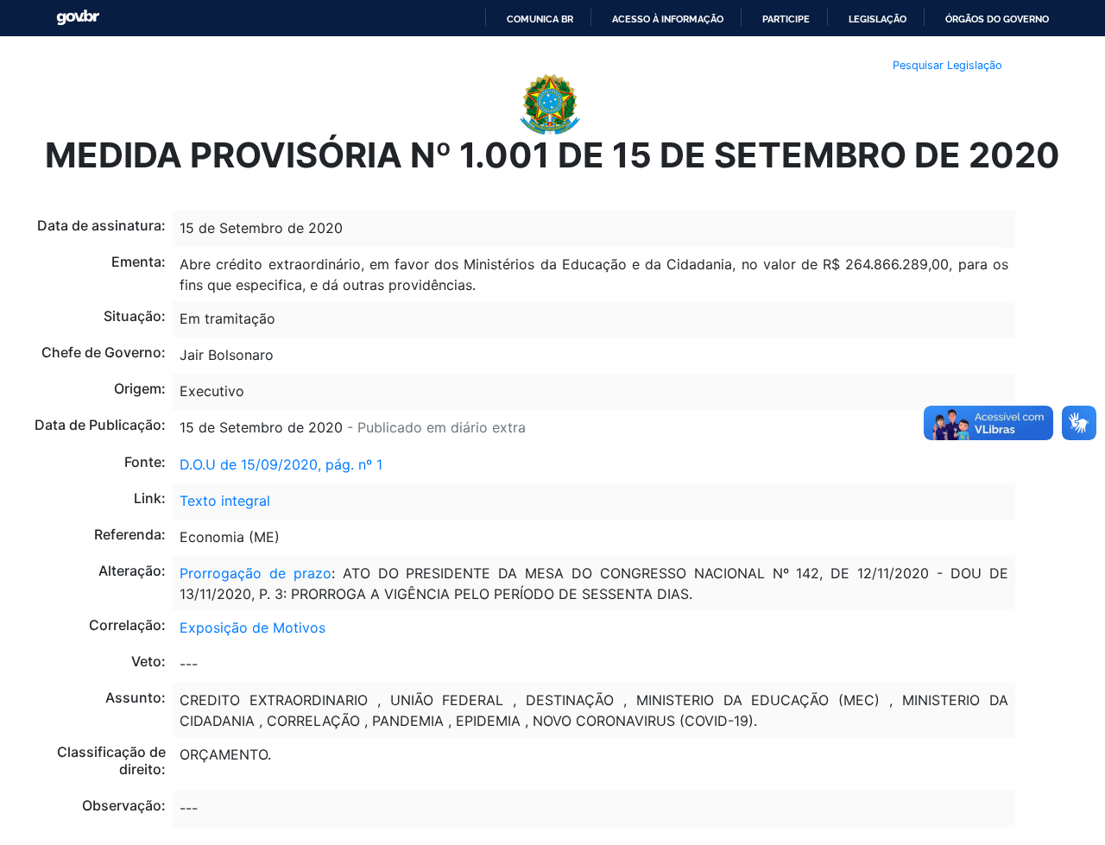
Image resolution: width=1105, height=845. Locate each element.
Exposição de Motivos (252, 627)
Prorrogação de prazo (256, 573)
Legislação (877, 19)
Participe (786, 19)
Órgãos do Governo (997, 19)
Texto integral (225, 500)
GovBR (77, 17)
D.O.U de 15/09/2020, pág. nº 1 (281, 464)
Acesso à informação (667, 19)
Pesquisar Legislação (947, 65)
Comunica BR (540, 19)
